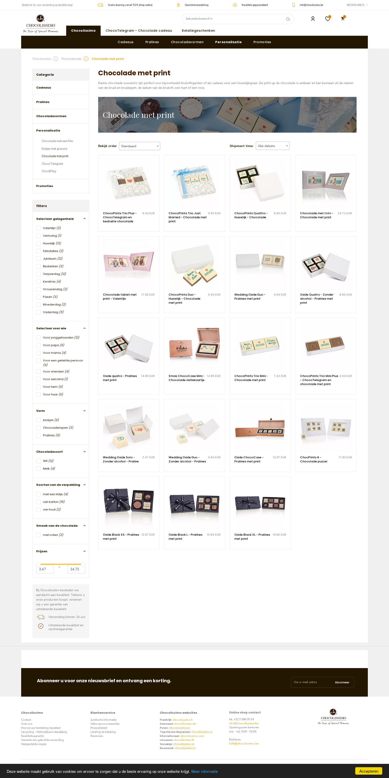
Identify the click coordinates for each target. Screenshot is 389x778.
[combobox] (139, 146)
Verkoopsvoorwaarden (105, 724)
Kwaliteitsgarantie (32, 736)
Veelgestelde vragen (34, 744)
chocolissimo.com (192, 736)
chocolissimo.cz (201, 732)
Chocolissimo (83, 30)
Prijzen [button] (41, 551)
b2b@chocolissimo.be (243, 743)
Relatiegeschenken (198, 30)
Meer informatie (204, 771)
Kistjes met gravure (54, 149)
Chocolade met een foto (57, 141)
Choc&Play (49, 171)
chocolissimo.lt (184, 740)
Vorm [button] (40, 411)
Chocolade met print (55, 156)
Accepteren (368, 771)
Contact (26, 720)
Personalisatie (228, 42)
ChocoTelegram (52, 164)
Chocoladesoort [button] (49, 452)
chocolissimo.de (185, 724)
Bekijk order (107, 146)
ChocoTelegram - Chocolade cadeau (139, 30)
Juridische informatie (103, 720)
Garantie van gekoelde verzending (42, 740)
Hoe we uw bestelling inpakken (41, 728)
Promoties (262, 42)
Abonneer (342, 682)
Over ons (27, 724)
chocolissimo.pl (179, 728)
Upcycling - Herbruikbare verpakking (44, 732)
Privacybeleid (98, 728)
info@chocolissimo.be (243, 723)
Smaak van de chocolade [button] (57, 526)
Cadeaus (126, 42)
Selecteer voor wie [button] (51, 328)
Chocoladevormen (187, 42)
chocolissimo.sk (183, 744)
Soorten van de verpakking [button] (58, 485)
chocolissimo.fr (183, 720)
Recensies (96, 736)
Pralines (152, 42)
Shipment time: (241, 146)
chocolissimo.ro (185, 748)
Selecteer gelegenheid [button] (55, 219)
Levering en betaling (103, 732)
